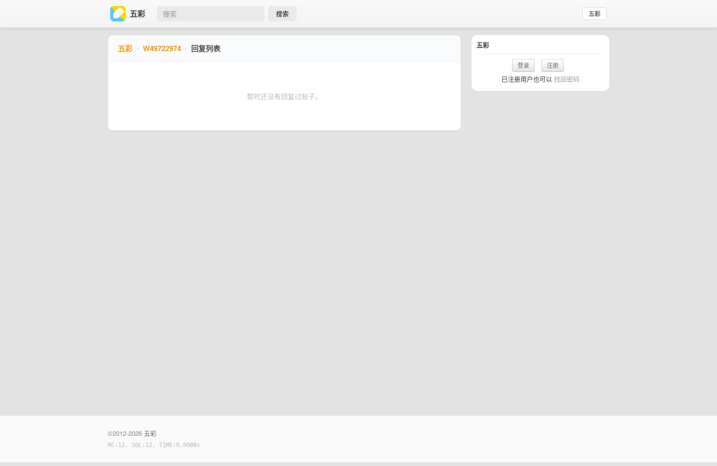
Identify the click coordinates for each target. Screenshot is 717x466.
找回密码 (566, 78)
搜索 (282, 13)
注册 (552, 65)
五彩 (594, 13)
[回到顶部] (696, 443)
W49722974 (162, 48)
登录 (523, 65)
